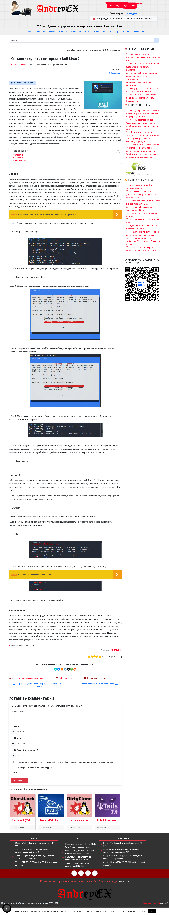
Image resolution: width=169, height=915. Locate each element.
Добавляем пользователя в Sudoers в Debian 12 (141, 227)
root (23, 678)
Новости (139, 31)
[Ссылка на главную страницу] (57, 7)
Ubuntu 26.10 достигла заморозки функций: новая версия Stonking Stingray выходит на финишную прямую (142, 137)
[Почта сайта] (81, 873)
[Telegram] (65, 669)
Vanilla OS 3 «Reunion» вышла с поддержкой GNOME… (78, 864)
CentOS (63, 31)
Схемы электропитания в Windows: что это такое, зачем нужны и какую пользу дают (141, 154)
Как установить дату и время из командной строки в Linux (142, 233)
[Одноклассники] (62, 669)
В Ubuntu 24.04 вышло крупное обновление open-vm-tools (142, 146)
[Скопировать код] (119, 230)
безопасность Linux (34, 678)
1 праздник (131, 13)
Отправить (21, 780)
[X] (68, 669)
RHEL (96, 31)
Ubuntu (40, 31)
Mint (87, 31)
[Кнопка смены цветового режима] (6, 908)
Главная (14, 64)
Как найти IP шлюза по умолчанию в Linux (139, 208)
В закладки (115, 73)
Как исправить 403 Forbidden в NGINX (142, 221)
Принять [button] (152, 911)
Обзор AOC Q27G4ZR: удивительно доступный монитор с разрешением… (34, 857)
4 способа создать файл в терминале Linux (140, 186)
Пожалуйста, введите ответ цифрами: (35, 767)
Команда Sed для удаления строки (141, 214)
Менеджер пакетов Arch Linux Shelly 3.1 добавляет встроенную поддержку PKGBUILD (142, 113)
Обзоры (126, 31)
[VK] (88, 873)
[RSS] (74, 873)
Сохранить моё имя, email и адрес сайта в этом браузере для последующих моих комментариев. (66, 762)
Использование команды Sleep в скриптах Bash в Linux (143, 202)
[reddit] (74, 669)
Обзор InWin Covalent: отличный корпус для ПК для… (34, 844)
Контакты (123, 881)
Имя (16, 726)
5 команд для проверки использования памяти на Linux (141, 249)
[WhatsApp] (71, 669)
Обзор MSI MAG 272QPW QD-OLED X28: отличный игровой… (36, 863)
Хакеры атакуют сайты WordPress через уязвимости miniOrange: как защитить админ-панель (142, 124)
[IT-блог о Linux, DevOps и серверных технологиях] (21, 8)
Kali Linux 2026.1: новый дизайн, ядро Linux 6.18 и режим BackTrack (143, 66)
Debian (52, 31)
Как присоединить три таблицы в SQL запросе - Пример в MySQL (143, 241)
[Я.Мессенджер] (55, 669)
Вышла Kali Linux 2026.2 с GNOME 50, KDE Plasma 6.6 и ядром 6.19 (143, 57)
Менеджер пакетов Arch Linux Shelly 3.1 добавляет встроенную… (80, 845)
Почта (17, 738)
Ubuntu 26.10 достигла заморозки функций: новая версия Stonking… (79, 851)
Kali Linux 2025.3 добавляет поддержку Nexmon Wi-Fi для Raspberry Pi (141, 98)
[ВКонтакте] (58, 669)
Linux (30, 31)
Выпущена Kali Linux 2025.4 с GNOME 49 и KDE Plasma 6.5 (142, 90)
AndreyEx (116, 649)
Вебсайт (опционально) (26, 750)
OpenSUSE (76, 31)
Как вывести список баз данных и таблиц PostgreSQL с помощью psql (141, 194)
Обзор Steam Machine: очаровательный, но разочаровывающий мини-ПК (33, 850)
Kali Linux (108, 31)
